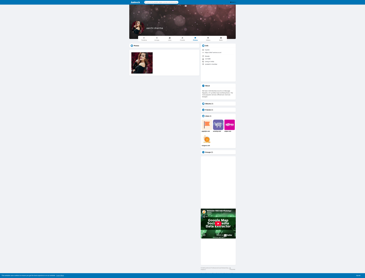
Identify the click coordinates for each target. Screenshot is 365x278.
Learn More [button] (60, 275)
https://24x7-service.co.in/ (213, 52)
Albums (208, 103)
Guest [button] (233, 2)
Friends (208, 110)
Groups (208, 152)
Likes (207, 116)
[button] (161, 2)
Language (232, 269)
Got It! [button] (358, 275)
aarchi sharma (154, 28)
